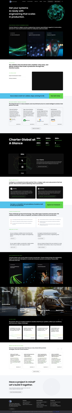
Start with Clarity (55, 96)
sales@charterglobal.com (56, 405)
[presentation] (58, 320)
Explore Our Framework (53, 205)
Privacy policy (57, 411)
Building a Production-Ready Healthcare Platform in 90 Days (28, 329)
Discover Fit (12, 238)
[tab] (17, 73)
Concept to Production (40, 404)
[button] (71, 301)
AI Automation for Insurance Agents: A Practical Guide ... (57, 355)
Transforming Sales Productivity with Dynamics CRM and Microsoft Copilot (55, 330)
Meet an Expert (57, 1)
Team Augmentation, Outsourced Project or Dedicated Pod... (16, 355)
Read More (19, 367)
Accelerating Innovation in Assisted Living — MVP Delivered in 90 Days (42, 329)
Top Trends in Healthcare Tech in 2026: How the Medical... (44, 355)
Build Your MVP (13, 247)
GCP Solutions (40, 109)
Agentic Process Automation (27, 404)
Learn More (37, 81)
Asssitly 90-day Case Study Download (18, 196)
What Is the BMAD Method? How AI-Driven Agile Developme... (30, 355)
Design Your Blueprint (41, 247)
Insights (41, 1)
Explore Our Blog (36, 371)
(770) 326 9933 (54, 404)
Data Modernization (26, 403)
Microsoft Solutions (14, 109)
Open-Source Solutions (28, 109)
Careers (44, 1)
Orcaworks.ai (50, 1)
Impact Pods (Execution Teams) (41, 405)
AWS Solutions (54, 109)
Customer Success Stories (42, 166)
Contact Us (12, 408)
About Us (36, 1)
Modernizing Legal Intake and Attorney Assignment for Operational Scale (15, 329)
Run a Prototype (40, 238)
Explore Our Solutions (36, 128)
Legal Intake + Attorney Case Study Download (47, 196)
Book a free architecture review (15, 392)
